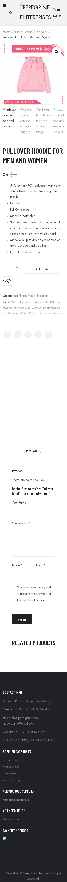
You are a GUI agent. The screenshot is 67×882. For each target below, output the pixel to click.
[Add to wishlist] (7, 281)
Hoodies (41, 31)
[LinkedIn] (48, 334)
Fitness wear (23, 31)
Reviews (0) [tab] (33, 451)
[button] (56, 51)
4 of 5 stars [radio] (30, 510)
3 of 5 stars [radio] (25, 510)
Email (40, 565)
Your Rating (19, 502)
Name (17, 565)
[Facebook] (7, 334)
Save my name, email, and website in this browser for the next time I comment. (34, 594)
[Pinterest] (28, 334)
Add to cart (43, 269)
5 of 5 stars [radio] (36, 510)
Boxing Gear (11, 760)
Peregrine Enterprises (16, 799)
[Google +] (38, 334)
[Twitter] (17, 334)
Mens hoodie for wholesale (29, 302)
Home (7, 31)
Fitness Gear (11, 766)
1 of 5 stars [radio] (14, 510)
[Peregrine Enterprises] (35, 12)
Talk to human (11, 819)
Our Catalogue (12, 780)
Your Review (21, 523)
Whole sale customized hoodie (41, 313)
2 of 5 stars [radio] (19, 510)
